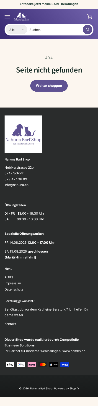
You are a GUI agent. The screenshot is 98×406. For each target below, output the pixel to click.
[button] (7, 17)
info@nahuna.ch (16, 185)
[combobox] (60, 29)
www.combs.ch (73, 351)
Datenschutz (14, 289)
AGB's (9, 277)
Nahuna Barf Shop (41, 388)
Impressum (13, 283)
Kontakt (10, 324)
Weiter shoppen (49, 85)
